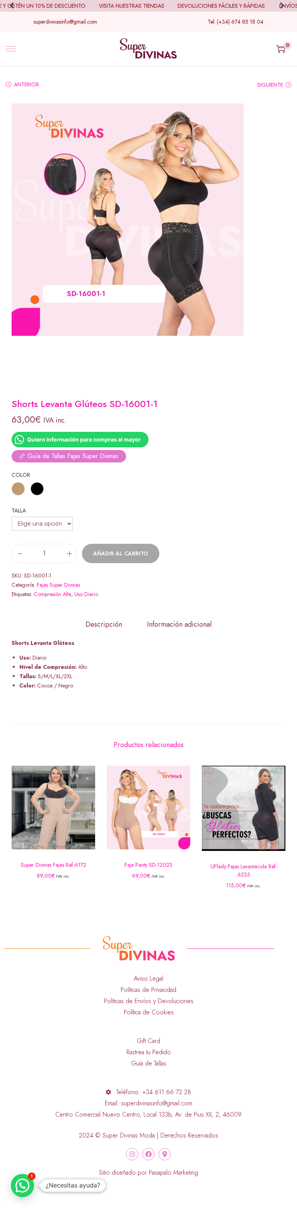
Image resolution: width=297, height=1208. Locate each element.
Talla (19, 510)
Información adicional (179, 624)
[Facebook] (148, 1154)
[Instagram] (132, 1154)
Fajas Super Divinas (58, 585)
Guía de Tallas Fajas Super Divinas (72, 456)
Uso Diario (86, 594)
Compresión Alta (52, 594)
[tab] (103, 624)
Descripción (103, 624)
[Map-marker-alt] (165, 1154)
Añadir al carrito (120, 553)
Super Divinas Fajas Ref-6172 (53, 865)
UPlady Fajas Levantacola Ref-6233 (243, 870)
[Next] (283, 6)
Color (21, 475)
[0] (280, 48)
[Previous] (14, 6)
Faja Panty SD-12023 (148, 865)
